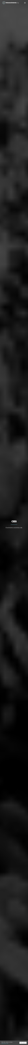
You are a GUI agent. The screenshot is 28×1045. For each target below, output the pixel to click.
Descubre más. (4, 1043)
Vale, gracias (23, 1042)
